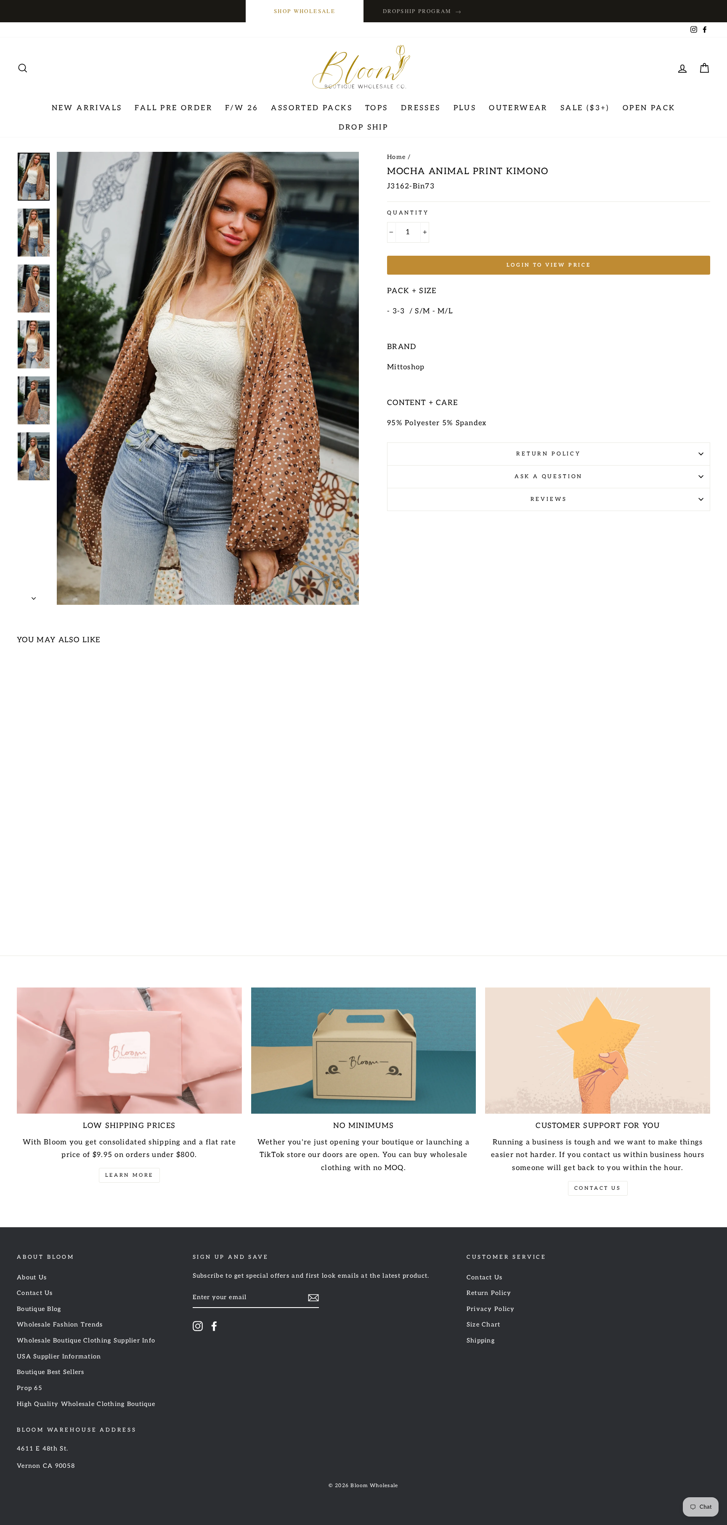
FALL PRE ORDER (173, 108)
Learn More (129, 1175)
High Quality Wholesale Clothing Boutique (86, 1404)
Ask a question (549, 476)
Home (396, 157)
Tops (376, 108)
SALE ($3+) (585, 108)
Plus (465, 108)
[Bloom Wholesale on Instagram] (198, 1326)
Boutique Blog (39, 1309)
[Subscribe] (313, 1297)
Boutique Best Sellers (51, 1372)
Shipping (481, 1340)
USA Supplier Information (59, 1356)
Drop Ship (364, 127)
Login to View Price (549, 265)
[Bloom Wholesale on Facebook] (214, 1326)
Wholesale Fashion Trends (60, 1324)
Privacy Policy (491, 1309)
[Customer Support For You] (597, 1051)
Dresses (421, 108)
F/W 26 (241, 108)
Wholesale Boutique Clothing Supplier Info (86, 1340)
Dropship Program (422, 11)
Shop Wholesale (304, 11)
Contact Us (597, 1188)
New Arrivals (87, 108)
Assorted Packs (312, 108)
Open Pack (649, 108)
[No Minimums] (363, 1051)
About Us (32, 1277)
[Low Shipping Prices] (129, 1051)
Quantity (408, 212)
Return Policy (548, 453)
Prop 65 (29, 1388)
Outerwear (518, 108)
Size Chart (484, 1324)
